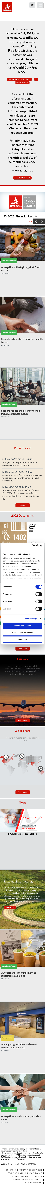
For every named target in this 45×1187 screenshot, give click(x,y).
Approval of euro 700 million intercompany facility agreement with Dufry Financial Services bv (22, 478)
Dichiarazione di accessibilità (27, 1179)
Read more (10, 907)
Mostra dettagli (31, 618)
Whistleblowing (33, 1183)
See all (22, 505)
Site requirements (21, 1176)
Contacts (11, 1170)
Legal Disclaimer (15, 1173)
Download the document (19, 79)
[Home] (7, 8)
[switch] (38, 594)
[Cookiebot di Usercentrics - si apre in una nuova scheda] (32, 545)
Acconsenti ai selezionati (22, 633)
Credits (38, 1176)
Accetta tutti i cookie (22, 626)
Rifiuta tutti (22, 640)
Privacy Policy (34, 1173)
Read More (22, 648)
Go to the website (22, 178)
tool (31, 9)
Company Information (30, 1170)
